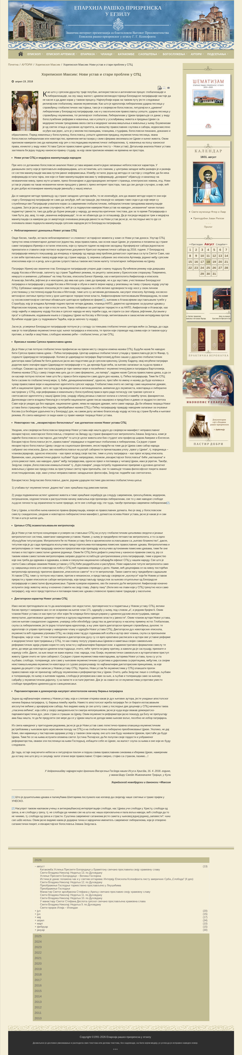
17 (202, 262)
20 (220, 262)
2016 (38, 985)
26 (214, 268)
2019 (38, 969)
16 (196, 262)
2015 (38, 991)
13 (220, 256)
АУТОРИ (196, 54)
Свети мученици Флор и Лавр (209, 211)
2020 (38, 963)
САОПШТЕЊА (147, 54)
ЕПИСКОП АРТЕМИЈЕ (60, 54)
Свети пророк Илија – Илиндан (59, 907)
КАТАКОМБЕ (126, 54)
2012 (38, 1007)
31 (214, 274)
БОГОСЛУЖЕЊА (174, 54)
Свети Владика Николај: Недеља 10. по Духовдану (71, 898)
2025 (38, 936)
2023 (38, 947)
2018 (38, 974)
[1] (103, 299)
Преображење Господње (55, 888)
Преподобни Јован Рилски (208, 218)
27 (220, 268)
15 (190, 262)
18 (208, 262)
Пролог (208, 226)
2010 (38, 1018)
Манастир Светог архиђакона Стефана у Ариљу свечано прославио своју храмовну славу (95, 891)
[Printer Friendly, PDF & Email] (164, 88)
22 (190, 268)
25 (208, 268)
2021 (38, 958)
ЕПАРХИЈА (88, 54)
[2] (168, 502)
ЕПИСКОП (34, 54)
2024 (38, 941)
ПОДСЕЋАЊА (216, 54)
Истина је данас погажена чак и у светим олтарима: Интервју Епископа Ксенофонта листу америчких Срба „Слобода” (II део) (116, 878)
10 (202, 256)
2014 (38, 996)
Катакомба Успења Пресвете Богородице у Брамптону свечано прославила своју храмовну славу (100, 869)
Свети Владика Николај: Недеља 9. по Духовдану (70, 904)
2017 (38, 980)
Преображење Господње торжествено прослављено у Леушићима (80, 885)
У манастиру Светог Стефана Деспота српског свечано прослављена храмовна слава (92, 901)
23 (196, 268)
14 (226, 256)
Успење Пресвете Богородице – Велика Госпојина (70, 875)
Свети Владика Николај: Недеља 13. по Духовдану (71, 872)
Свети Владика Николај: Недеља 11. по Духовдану (71, 894)
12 (214, 256)
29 (202, 274)
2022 (38, 952)
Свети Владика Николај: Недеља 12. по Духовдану (71, 882)
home (20, 55)
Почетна (13, 64)
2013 (38, 1002)
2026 (38, 860)
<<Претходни (196, 244)
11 (208, 256)
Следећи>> (221, 244)
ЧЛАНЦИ (106, 54)
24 (202, 268)
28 (226, 268)
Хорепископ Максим (47, 64)
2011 (38, 1013)
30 (208, 274)
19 (214, 262)
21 (226, 262)
